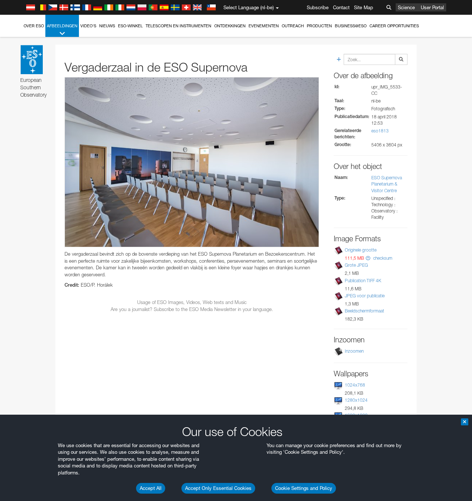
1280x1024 (356, 400)
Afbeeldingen (62, 25)
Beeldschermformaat (364, 311)
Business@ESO (351, 25)
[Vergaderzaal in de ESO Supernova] (192, 162)
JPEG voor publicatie (365, 295)
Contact (341, 7)
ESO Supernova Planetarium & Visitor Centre (386, 184)
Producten (319, 25)
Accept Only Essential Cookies (218, 488)
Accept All (151, 488)
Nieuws (107, 25)
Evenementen (264, 25)
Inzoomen (354, 351)
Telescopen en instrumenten (178, 25)
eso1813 (380, 131)
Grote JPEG (356, 265)
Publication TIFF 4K (363, 280)
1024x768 (355, 385)
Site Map (363, 7)
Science (406, 7)
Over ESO (34, 25)
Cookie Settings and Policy (303, 488)
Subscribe (318, 7)
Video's (88, 25)
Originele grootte (360, 250)
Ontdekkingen (230, 25)
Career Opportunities (394, 25)
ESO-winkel (130, 25)
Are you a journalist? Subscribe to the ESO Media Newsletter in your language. (192, 309)
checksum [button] (382, 258)
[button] (368, 258)
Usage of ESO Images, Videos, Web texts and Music (192, 302)
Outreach (293, 25)
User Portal (432, 7)
